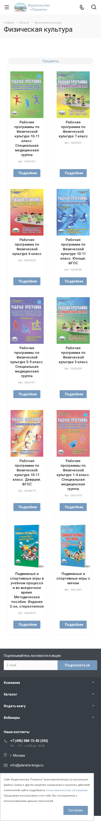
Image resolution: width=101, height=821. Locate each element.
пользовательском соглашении (67, 790)
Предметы (51, 61)
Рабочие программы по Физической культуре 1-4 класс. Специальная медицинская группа (73, 475)
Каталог (10, 694)
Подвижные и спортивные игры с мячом (73, 578)
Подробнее (28, 173)
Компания (12, 683)
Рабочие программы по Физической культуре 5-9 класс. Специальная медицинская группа (27, 362)
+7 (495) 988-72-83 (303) (29, 741)
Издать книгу (15, 706)
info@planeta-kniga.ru (26, 765)
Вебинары (12, 718)
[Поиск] (93, 7)
